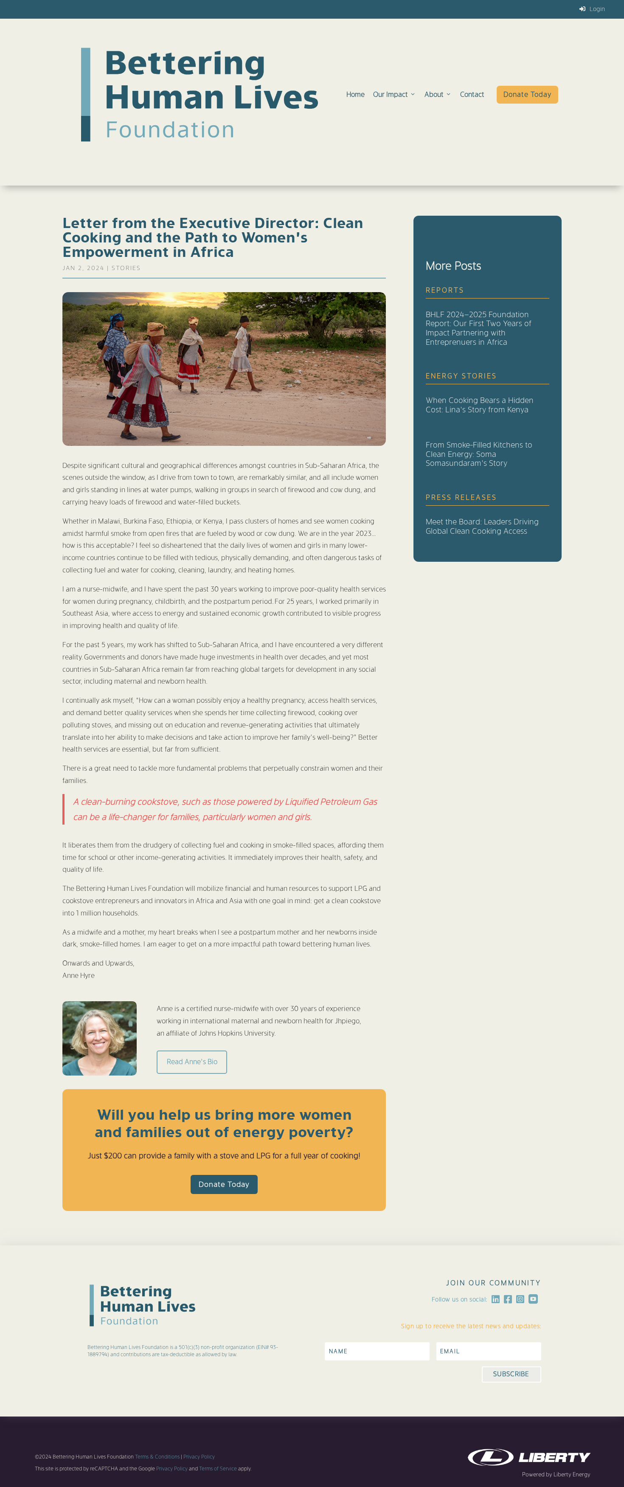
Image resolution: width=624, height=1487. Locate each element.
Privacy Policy (199, 1457)
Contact (472, 94)
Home (355, 94)
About (434, 94)
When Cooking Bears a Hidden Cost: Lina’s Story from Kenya (480, 405)
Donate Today (527, 94)
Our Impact (390, 94)
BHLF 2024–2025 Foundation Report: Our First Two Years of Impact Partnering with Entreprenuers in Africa (478, 328)
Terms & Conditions (157, 1457)
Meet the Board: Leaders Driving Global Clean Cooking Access (482, 526)
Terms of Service (217, 1469)
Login (597, 9)
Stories (126, 268)
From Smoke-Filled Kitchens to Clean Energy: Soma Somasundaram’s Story (479, 454)
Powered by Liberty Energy (556, 1474)
